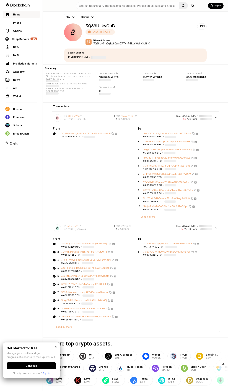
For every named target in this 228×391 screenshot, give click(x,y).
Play (68, 17)
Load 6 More (148, 216)
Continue (31, 365)
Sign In (217, 5)
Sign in (46, 373)
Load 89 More (64, 326)
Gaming (85, 17)
